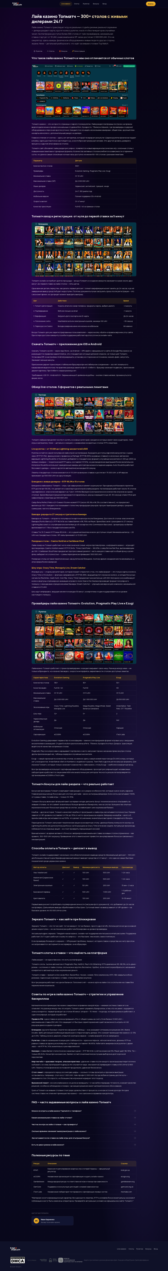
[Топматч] (17, 4)
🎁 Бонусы (63, 51)
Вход (105, 4)
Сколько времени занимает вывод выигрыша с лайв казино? (84, 1131)
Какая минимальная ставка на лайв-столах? (84, 1117)
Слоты (76, 4)
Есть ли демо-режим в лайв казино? (84, 1145)
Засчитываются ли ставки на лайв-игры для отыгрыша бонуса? (84, 1138)
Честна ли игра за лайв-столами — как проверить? (84, 1124)
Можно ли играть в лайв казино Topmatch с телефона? (84, 1111)
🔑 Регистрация (78, 51)
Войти (150, 4)
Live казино (65, 4)
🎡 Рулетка (37, 51)
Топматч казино (39, 124)
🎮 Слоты (50, 51)
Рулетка (86, 4)
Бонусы (96, 4)
